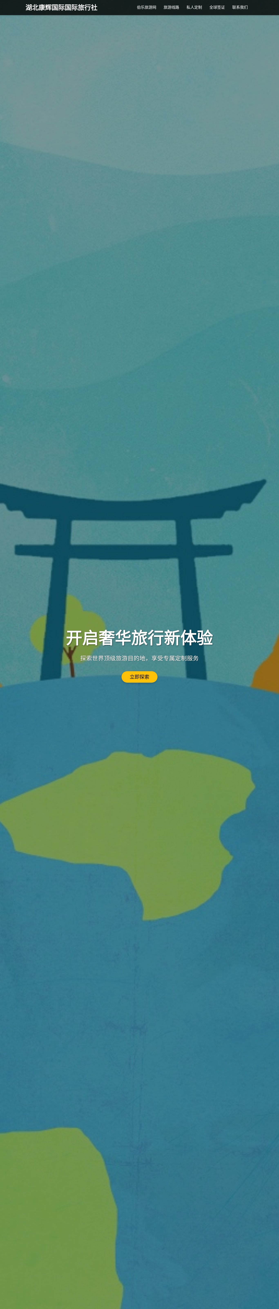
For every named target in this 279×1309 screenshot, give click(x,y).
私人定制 (194, 7)
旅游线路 (171, 7)
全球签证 (217, 7)
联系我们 (240, 7)
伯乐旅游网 (146, 7)
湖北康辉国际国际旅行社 (61, 7)
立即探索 (139, 677)
